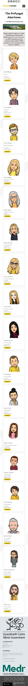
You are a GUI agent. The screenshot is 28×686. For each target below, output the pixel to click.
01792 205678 (5, 643)
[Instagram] (19, 1)
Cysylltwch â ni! (6, 646)
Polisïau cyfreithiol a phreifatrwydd (9, 658)
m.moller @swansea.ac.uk (7, 214)
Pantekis (11, 472)
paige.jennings (6, 246)
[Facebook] (9, 1)
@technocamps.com (7, 248)
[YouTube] (16, 1)
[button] (23, 6)
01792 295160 (6, 114)
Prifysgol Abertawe (18, 37)
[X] (11, 1)
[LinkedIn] (14, 1)
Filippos (6, 472)
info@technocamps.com (15, 21)
